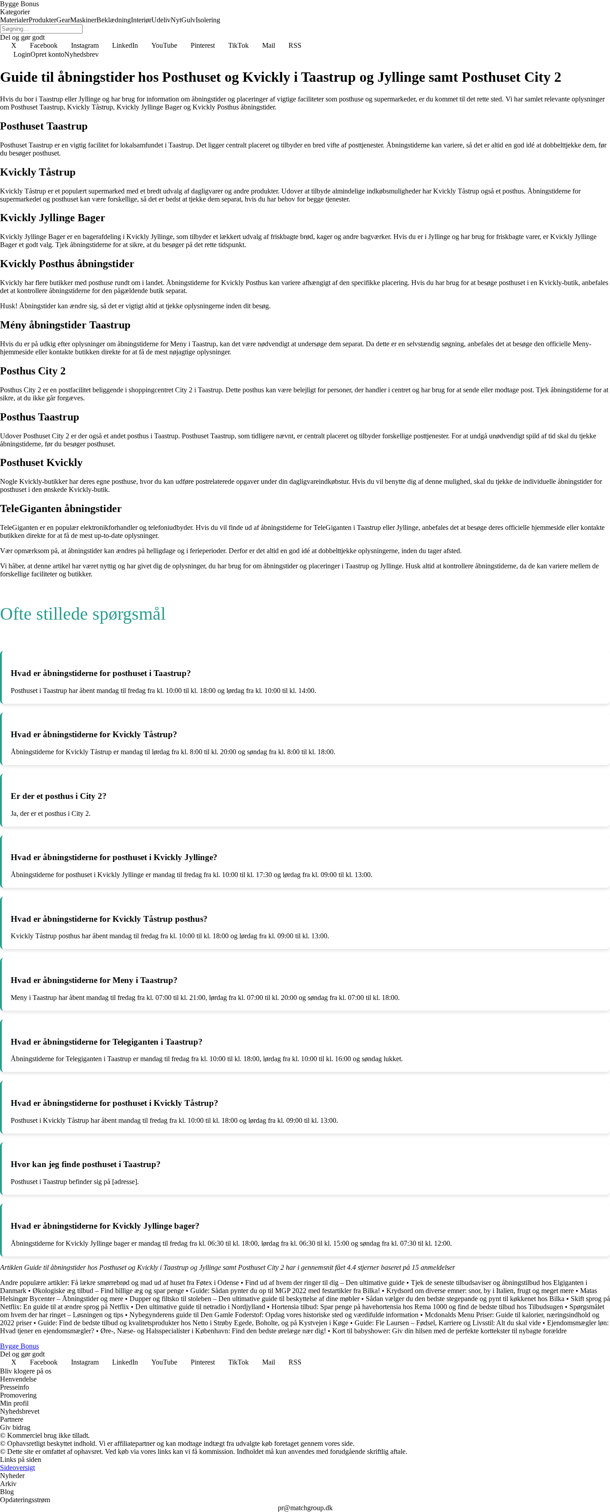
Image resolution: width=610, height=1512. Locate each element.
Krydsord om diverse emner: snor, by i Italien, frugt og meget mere (480, 1290)
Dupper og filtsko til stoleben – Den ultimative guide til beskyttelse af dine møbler (244, 1298)
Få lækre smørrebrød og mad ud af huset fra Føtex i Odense (155, 1282)
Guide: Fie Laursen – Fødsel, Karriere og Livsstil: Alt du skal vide (448, 1323)
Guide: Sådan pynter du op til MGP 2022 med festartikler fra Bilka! (285, 1290)
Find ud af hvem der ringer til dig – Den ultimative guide (325, 1282)
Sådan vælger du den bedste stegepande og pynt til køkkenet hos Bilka (465, 1298)
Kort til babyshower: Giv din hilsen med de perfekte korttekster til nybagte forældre (449, 1331)
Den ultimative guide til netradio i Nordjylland (200, 1306)
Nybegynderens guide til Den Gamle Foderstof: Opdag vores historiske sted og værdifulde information (274, 1315)
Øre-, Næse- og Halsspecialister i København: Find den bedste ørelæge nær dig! (213, 1331)
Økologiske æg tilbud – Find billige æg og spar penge (108, 1290)
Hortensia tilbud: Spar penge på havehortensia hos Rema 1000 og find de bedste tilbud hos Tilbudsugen (417, 1306)
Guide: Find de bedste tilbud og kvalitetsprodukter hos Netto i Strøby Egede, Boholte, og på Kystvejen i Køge (193, 1323)
